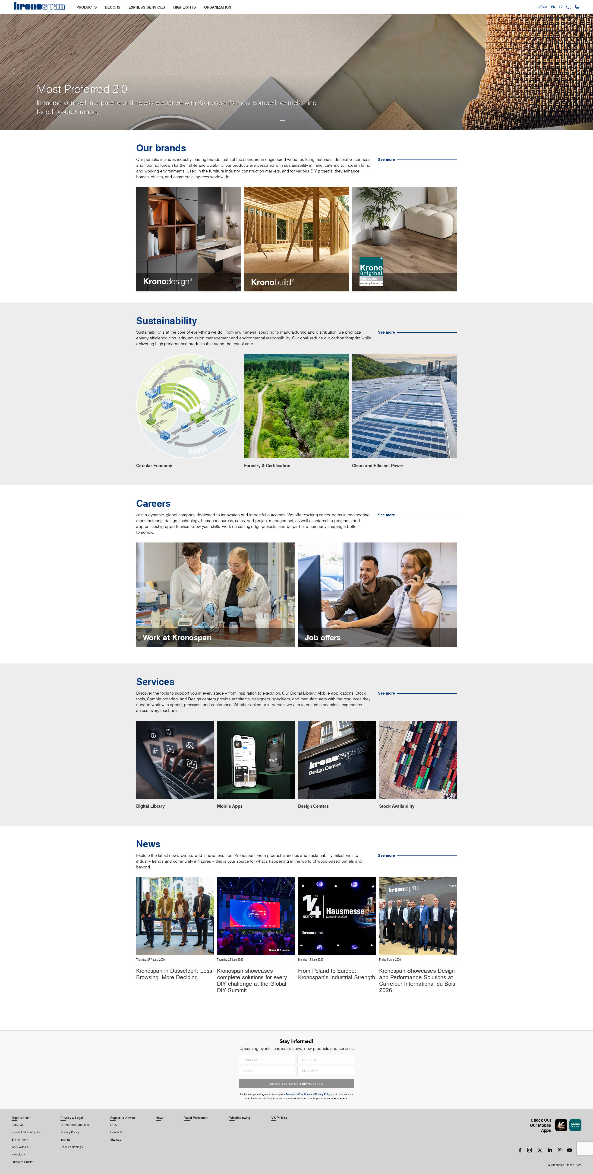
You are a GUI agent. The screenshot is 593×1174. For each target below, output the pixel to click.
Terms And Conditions (74, 1125)
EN (553, 7)
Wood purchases (196, 1117)
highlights (184, 7)
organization (217, 7)
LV (561, 7)
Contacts (116, 1132)
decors (112, 7)
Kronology (18, 1154)
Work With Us (20, 1147)
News (160, 1117)
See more (386, 159)
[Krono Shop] (577, 7)
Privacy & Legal (71, 1117)
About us (17, 1125)
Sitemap (115, 1140)
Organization (21, 1117)
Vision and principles (26, 1132)
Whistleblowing (239, 1117)
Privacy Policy (69, 1132)
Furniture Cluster (23, 1162)
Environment (20, 1140)
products (86, 7)
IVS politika (279, 1117)
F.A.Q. (114, 1125)
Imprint (65, 1140)
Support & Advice (122, 1117)
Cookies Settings (71, 1147)
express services (147, 7)
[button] (9, 65)
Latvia (541, 7)
